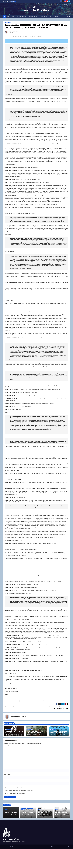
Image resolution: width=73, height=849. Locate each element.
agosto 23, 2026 (25, 814)
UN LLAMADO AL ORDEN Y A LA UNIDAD (14, 731)
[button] (67, 16)
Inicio (8, 16)
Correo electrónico (7, 774)
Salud (31, 808)
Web (5, 781)
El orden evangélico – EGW (12, 706)
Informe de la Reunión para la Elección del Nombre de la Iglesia (59, 732)
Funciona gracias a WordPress (7, 846)
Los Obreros (68, 846)
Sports (49, 846)
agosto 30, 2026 (9, 814)
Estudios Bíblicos (33, 16)
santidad (23, 809)
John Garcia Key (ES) (14, 31)
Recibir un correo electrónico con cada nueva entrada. (15, 793)
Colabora (55, 16)
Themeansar (20, 846)
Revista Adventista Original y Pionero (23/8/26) (27, 812)
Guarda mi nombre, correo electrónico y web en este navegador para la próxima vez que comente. (23, 787)
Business (61, 846)
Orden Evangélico (8, 22)
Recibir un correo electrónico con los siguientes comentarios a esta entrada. (19, 790)
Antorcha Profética (36, 10)
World (52, 846)
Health (64, 846)
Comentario (6, 745)
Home (46, 846)
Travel (55, 846)
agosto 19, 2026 (42, 814)
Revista (6, 809)
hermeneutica (24, 808)
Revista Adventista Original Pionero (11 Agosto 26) (61, 812)
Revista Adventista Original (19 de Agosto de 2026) (44, 812)
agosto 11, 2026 (59, 814)
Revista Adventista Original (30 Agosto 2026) (11, 812)
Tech (57, 846)
